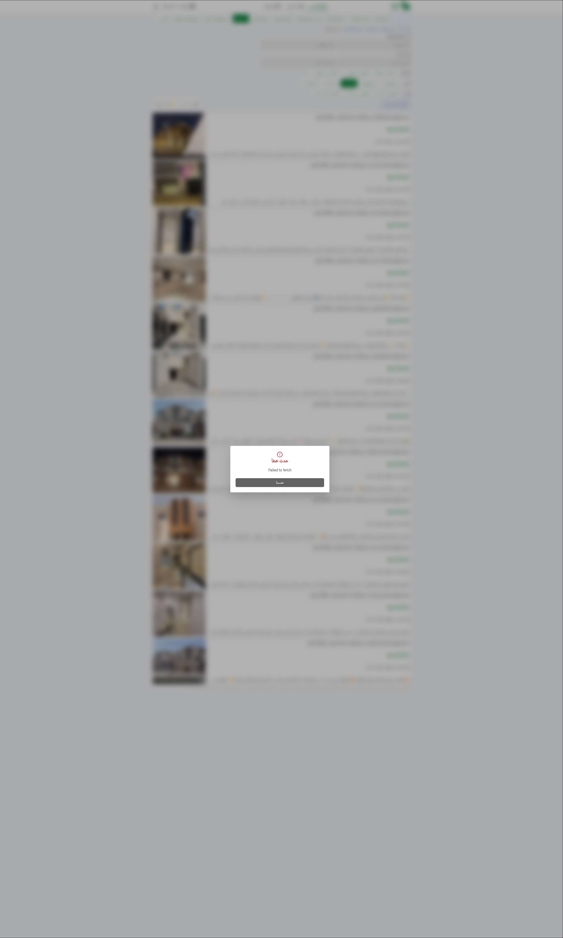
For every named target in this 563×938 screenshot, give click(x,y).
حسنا (280, 482)
